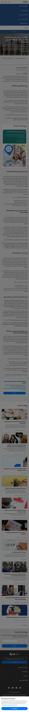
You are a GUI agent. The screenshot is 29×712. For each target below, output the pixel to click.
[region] (14, 704)
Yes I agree (14, 708)
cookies (6, 700)
